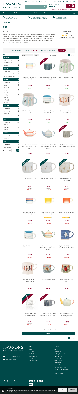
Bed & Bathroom (33, 356)
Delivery (27, 2)
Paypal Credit (58, 365)
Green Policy (58, 360)
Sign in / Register (54, 4)
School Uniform (33, 360)
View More (48, 333)
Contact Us (57, 351)
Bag (73, 6)
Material (6, 105)
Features (6, 68)
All (18, 71)
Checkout (69, 6)
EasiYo (31, 358)
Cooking (31, 351)
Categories (7, 57)
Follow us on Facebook (64, 2)
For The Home (33, 354)
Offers (6, 133)
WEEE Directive (58, 373)
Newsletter (57, 362)
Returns (33, 2)
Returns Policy (58, 356)
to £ (10, 150)
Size (5, 119)
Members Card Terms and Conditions (61, 370)
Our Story (57, 349)
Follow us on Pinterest (70, 2)
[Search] (45, 7)
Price (5, 141)
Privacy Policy (58, 358)
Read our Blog (67, 2)
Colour (6, 79)
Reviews (45, 2)
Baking (31, 349)
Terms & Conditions (60, 367)
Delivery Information (60, 354)
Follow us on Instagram (74, 2)
